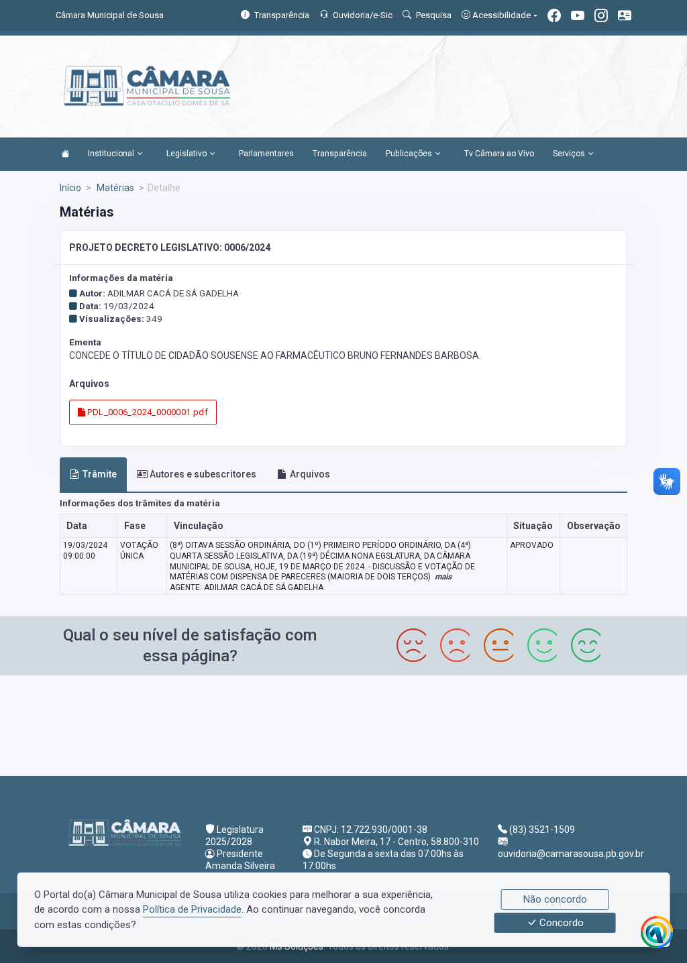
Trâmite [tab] (100, 474)
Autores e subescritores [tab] (203, 474)
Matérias (114, 187)
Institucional (111, 153)
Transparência (340, 153)
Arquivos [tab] (310, 474)
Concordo (560, 923)
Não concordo (555, 899)
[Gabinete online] (624, 17)
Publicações (409, 153)
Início (70, 187)
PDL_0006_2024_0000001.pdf (146, 412)
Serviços (569, 153)
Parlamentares (266, 153)
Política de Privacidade (192, 909)
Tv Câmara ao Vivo (499, 153)
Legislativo (186, 153)
